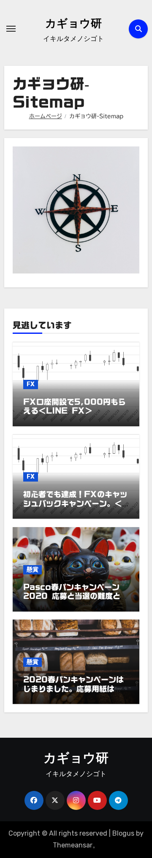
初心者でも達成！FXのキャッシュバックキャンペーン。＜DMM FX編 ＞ (75, 503)
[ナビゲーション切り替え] (11, 29)
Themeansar (72, 845)
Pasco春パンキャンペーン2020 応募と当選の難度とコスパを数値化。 (75, 596)
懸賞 (32, 569)
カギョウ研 (73, 24)
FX (31, 384)
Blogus (123, 833)
